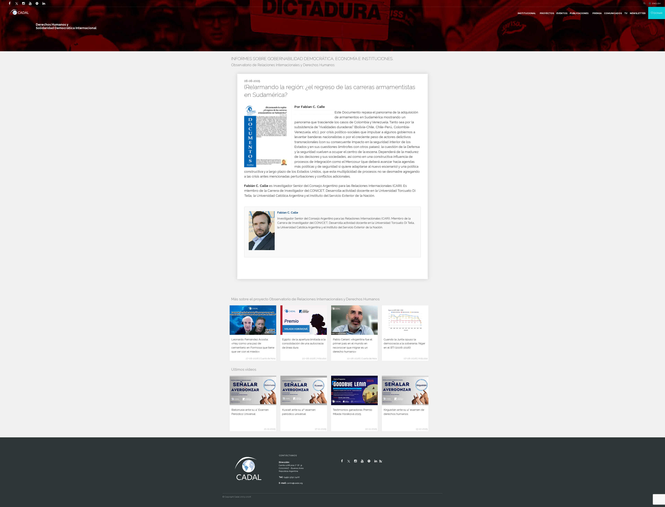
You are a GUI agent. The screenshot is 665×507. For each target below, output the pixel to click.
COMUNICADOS (613, 13)
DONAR (657, 13)
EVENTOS (561, 13)
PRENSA (597, 13)
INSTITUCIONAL (527, 13)
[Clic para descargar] (266, 135)
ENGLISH (656, 3)
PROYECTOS (547, 13)
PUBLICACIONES (579, 13)
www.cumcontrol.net (6, 453)
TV (625, 13)
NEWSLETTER (638, 13)
